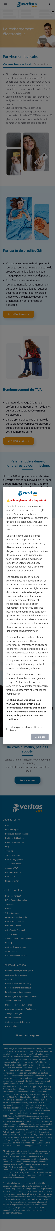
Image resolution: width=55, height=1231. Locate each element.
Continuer (40, 737)
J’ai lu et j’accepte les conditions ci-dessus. (26, 729)
